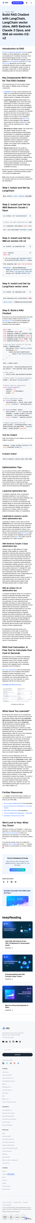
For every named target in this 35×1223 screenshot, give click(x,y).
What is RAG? (6, 1157)
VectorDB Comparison (8, 1142)
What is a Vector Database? (10, 1160)
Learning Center (6, 1136)
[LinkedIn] (7, 1042)
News (4, 1177)
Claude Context (6, 1090)
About (4, 1171)
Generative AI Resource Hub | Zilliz (14, 816)
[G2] (20, 1042)
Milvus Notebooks (7, 1125)
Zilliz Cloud (5, 63)
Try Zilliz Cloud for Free (17, 870)
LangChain (7, 92)
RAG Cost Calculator (8, 670)
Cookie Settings (6, 1205)
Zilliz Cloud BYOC (7, 1075)
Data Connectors (7, 1151)
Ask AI (29, 1218)
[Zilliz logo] (5, 2)
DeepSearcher (6, 1087)
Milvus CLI (5, 1099)
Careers (4, 1174)
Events (4, 1183)
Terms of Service (7, 1202)
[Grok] (11, 1063)
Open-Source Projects (8, 1113)
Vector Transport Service (9, 1102)
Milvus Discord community (10, 833)
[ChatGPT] (3, 1063)
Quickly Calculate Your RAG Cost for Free (17, 892)
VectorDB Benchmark (8, 1116)
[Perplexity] (7, 1063)
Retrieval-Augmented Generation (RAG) (14, 52)
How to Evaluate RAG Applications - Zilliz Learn (18, 813)
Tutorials (7, 12)
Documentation (6, 1110)
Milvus (26, 61)
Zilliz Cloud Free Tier (8, 1078)
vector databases (13, 61)
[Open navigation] (31, 2)
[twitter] (3, 882)
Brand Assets (6, 1189)
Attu (3, 1096)
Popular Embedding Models (10, 1148)
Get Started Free (17, 3)
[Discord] (17, 1042)
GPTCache (5, 1093)
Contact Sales (6, 1186)
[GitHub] (13, 1042)
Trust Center (5, 1163)
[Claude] (14, 1063)
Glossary (4, 1154)
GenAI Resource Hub (8, 1139)
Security (25, 1202)
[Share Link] (15, 882)
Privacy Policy (17, 1202)
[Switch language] (26, 2)
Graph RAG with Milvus (10, 810)
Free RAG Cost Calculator (9, 1119)
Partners (4, 1180)
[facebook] (7, 882)
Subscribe (17, 1054)
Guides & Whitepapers (8, 1145)
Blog (3, 1133)
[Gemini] (18, 1063)
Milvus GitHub (13, 844)
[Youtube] (3, 1042)
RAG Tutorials (6, 1122)
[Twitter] (10, 1042)
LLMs (22, 58)
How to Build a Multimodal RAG (13, 803)
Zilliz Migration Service (8, 1081)
